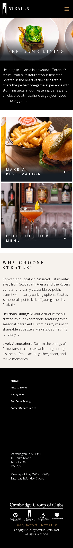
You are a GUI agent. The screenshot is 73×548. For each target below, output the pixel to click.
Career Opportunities (23, 408)
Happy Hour (18, 394)
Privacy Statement (26, 525)
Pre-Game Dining (21, 401)
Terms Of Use (49, 525)
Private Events (19, 387)
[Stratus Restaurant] (16, 9)
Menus (15, 380)
